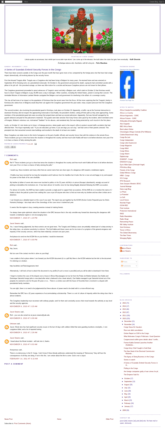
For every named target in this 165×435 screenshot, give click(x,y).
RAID (122, 214)
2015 (124, 303)
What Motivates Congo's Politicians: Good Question (142, 336)
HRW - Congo (124, 175)
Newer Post (8, 419)
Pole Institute (124, 208)
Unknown (13, 324)
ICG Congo (124, 178)
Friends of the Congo (127, 170)
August (127, 385)
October (127, 378)
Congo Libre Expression (128, 143)
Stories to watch (129, 360)
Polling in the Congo (131, 368)
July (126, 388)
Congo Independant (126, 140)
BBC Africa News (126, 126)
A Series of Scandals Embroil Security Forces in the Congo (32, 69)
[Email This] (5, 147)
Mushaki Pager (125, 203)
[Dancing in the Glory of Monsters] (127, 98)
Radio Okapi (124, 219)
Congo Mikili (124, 148)
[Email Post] (35, 144)
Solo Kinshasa (125, 227)
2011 (124, 315)
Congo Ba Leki (125, 137)
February (127, 403)
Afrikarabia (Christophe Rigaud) (131, 121)
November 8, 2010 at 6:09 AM (23, 318)
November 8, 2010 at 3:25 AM (23, 306)
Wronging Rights (125, 238)
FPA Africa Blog (125, 167)
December (128, 321)
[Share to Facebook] (12, 147)
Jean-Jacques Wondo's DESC (130, 184)
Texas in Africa (125, 230)
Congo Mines (124, 151)
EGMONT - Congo (126, 159)
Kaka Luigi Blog (125, 189)
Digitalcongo (124, 156)
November (128, 324)
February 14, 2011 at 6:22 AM (24, 359)
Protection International (128, 211)
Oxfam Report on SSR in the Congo (136, 333)
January (127, 406)
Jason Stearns (15, 223)
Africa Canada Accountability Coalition (133, 110)
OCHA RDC (124, 205)
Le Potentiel (124, 194)
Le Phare (123, 192)
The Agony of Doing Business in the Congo (139, 357)
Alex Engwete (125, 124)
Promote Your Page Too (127, 100)
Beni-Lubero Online (126, 129)
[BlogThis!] (8, 147)
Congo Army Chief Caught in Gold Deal (137, 348)
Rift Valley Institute (126, 224)
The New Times (125, 235)
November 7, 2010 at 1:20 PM (23, 218)
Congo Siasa (82, 10)
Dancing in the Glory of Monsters (129, 69)
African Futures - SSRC (128, 118)
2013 (124, 309)
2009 (124, 410)
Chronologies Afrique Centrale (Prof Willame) (135, 132)
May (126, 394)
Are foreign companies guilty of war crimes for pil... (141, 371)
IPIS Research (125, 181)
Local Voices (124, 200)
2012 (124, 312)
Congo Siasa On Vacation (133, 327)
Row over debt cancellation (133, 330)
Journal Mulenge (125, 186)
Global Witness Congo (128, 173)
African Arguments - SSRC (129, 115)
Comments (127, 266)
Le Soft (122, 197)
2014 (124, 306)
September (128, 381)
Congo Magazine (126, 145)
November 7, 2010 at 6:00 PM (23, 240)
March (126, 400)
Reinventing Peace (126, 222)
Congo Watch (124, 154)
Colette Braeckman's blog (129, 135)
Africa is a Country (126, 113)
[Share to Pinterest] (15, 147)
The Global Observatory (128, 233)
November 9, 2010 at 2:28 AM (23, 332)
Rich (11, 159)
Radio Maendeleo (126, 216)
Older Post (109, 419)
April (126, 397)
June (126, 391)
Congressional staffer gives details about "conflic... (141, 339)
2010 (124, 318)
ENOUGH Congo (126, 162)
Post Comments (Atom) (22, 423)
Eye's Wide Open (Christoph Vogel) (132, 165)
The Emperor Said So (131, 375)
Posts (125, 262)
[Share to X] (10, 147)
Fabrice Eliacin (126, 248)
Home (59, 419)
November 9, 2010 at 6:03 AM (23, 344)
